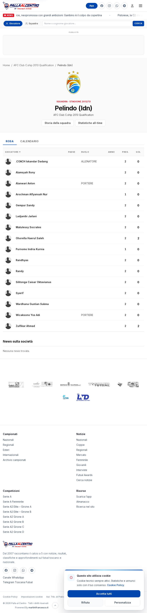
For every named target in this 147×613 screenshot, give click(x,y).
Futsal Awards (84, 475)
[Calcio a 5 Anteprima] (16, 385)
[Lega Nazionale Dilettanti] (83, 397)
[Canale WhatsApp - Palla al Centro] (117, 6)
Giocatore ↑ (13, 152)
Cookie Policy (10, 596)
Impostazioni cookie (32, 596)
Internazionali (10, 454)
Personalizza (122, 602)
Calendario (29, 141)
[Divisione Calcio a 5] (63, 397)
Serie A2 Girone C (13, 526)
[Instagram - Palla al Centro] (109, 6)
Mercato (81, 454)
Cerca (138, 23)
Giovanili (81, 464)
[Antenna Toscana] (128, 385)
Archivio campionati (14, 459)
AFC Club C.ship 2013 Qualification (34, 65)
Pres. (125, 152)
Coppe (80, 444)
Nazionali (8, 439)
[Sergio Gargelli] (70, 385)
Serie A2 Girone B (13, 521)
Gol (138, 152)
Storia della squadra (58, 122)
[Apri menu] (140, 5)
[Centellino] (42, 385)
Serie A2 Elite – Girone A (17, 506)
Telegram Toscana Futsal (18, 582)
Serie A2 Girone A (13, 516)
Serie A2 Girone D (13, 531)
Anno (111, 152)
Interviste (81, 469)
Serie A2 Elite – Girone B (17, 511)
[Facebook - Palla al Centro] (102, 6)
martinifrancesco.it (38, 607)
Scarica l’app (84, 496)
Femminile (82, 459)
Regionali (8, 444)
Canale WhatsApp (13, 577)
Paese (71, 152)
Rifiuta (85, 602)
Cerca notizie (84, 480)
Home (6, 65)
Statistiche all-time (90, 122)
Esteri (6, 449)
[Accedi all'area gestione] (132, 5)
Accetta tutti (104, 593)
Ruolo (85, 152)
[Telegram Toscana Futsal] (124, 6)
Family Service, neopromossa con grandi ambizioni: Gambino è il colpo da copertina (51, 15)
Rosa (10, 141)
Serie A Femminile (13, 501)
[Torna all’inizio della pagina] (55, 605)
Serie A (7, 496)
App (91, 5)
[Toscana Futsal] (99, 385)
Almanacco (82, 501)
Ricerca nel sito (85, 506)
